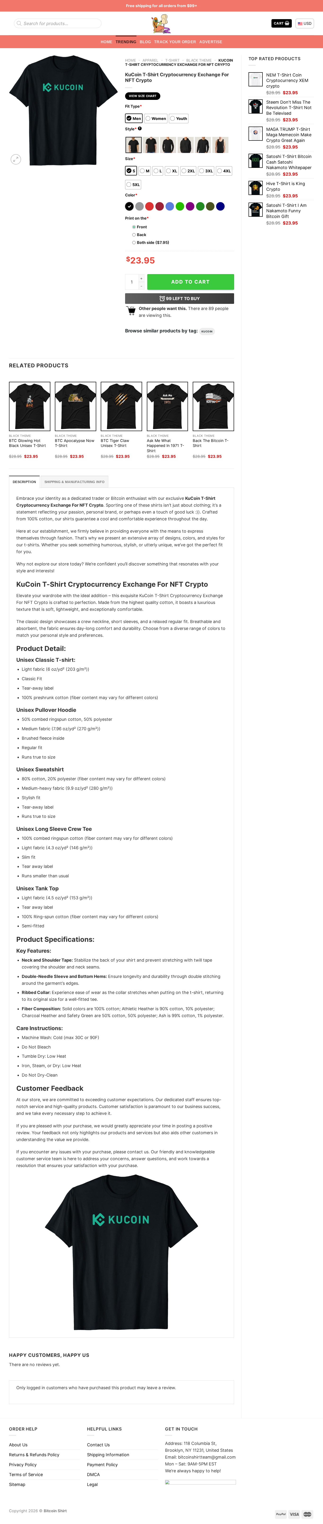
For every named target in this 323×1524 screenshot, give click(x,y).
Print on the (137, 218)
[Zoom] (16, 159)
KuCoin (207, 331)
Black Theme (199, 60)
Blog (145, 42)
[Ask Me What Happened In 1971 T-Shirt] (167, 406)
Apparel (150, 60)
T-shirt (172, 60)
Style (133, 129)
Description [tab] (24, 482)
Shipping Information (108, 1454)
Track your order (175, 42)
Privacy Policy (23, 1464)
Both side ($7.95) (153, 242)
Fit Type (133, 106)
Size (130, 158)
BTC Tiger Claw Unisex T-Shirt (115, 443)
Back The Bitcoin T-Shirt (210, 443)
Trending (126, 42)
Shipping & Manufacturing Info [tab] (74, 482)
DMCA (93, 1474)
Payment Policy (102, 1464)
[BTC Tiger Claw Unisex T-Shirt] (121, 406)
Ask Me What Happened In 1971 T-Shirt (165, 445)
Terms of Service (26, 1474)
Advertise (210, 42)
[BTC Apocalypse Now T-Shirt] (75, 406)
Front (142, 227)
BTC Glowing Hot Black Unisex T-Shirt (27, 443)
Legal (92, 1484)
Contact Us (98, 1444)
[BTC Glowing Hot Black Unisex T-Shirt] (29, 406)
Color (131, 195)
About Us (18, 1444)
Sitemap (17, 1484)
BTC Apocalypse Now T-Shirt (74, 443)
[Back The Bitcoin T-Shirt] (213, 406)
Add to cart (190, 282)
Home (106, 42)
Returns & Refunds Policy (34, 1454)
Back (141, 234)
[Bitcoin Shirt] (161, 23)
